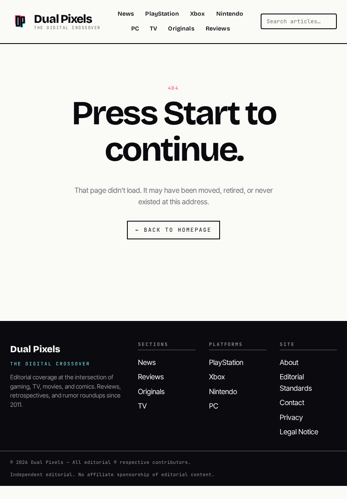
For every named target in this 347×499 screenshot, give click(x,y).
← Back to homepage (173, 229)
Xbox (197, 13)
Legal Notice (299, 432)
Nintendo (230, 13)
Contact (292, 402)
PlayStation (162, 13)
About (289, 362)
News (126, 13)
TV (153, 28)
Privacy (291, 417)
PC (135, 28)
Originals (181, 28)
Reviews (218, 28)
